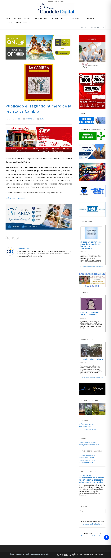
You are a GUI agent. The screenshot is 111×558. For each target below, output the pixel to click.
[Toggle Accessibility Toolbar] (106, 537)
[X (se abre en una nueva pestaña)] (82, 27)
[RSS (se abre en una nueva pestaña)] (95, 27)
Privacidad (78, 554)
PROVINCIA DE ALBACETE (87, 455)
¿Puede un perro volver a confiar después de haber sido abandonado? (91, 245)
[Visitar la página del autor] (10, 251)
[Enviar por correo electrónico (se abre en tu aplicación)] (98, 27)
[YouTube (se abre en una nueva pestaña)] (91, 27)
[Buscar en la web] (103, 27)
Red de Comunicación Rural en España (92, 536)
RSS (58, 555)
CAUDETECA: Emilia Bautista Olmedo (89, 313)
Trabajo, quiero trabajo (91, 359)
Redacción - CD (14, 119)
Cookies (71, 554)
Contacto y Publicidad (67, 555)
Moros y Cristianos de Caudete (89, 445)
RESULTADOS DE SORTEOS (87, 429)
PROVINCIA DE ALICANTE (87, 458)
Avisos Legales (88, 554)
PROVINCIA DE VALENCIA (87, 460)
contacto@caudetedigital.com (92, 524)
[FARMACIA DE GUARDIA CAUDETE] (92, 136)
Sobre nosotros (62, 554)
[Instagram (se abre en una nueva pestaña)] (88, 27)
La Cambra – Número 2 (15, 198)
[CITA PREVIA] (92, 120)
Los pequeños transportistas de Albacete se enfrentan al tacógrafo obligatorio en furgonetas (91, 478)
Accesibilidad (99, 554)
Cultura (42, 119)
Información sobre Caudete (88, 442)
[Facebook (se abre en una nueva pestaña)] (85, 27)
